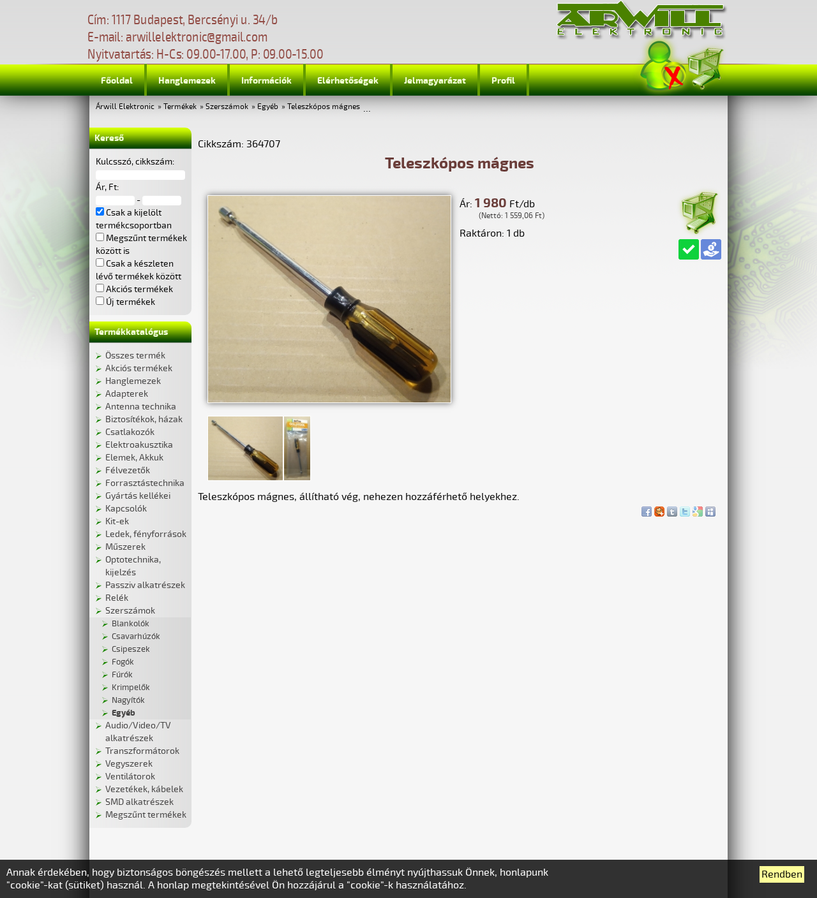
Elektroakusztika (139, 444)
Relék (116, 598)
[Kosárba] (699, 210)
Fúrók (122, 675)
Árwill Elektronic (125, 107)
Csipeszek (131, 649)
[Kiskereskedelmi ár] (711, 249)
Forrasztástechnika (144, 483)
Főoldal (117, 80)
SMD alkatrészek (139, 802)
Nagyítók (128, 700)
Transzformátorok (142, 751)
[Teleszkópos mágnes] (329, 400)
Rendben (781, 874)
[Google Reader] (698, 508)
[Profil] (663, 66)
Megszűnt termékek (145, 814)
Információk (266, 80)
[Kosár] (705, 66)
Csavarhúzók (136, 636)
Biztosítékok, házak (144, 419)
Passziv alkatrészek (145, 585)
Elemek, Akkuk (134, 457)
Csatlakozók (129, 432)
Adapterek (126, 393)
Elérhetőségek (348, 80)
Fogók (123, 662)
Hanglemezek (187, 80)
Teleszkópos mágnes (323, 107)
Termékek (180, 107)
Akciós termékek (138, 368)
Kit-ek (117, 521)
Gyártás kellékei (137, 495)
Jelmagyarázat (435, 80)
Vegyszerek (129, 763)
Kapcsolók (126, 508)
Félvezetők (127, 470)
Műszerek (125, 546)
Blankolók (130, 624)
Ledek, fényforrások (145, 534)
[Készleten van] (688, 249)
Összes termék (135, 355)
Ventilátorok (130, 776)
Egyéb (267, 107)
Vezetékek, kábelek (144, 789)
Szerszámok (227, 107)
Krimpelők (131, 687)
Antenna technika (140, 406)
